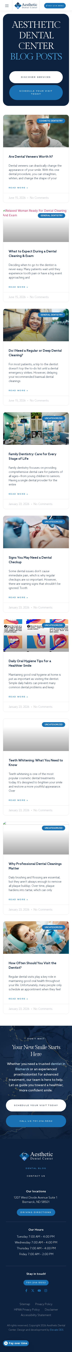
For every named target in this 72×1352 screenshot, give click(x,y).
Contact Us (36, 1176)
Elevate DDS (56, 1330)
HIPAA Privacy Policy (27, 1309)
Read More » (18, 188)
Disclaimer (51, 1309)
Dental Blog (36, 1168)
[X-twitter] (32, 1290)
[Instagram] (45, 1290)
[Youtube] (39, 1290)
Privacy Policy (43, 1304)
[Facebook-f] (26, 1290)
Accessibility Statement (36, 1315)
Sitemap (25, 1304)
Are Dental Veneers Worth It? (31, 156)
